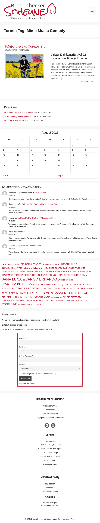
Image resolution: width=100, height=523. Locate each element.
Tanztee (21, 232)
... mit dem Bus (50, 442)
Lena (10, 246)
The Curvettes (48, 301)
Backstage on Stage (11, 264)
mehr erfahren (87, 82)
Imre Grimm (40, 193)
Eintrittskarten (50, 460)
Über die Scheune (50, 491)
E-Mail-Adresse (25, 356)
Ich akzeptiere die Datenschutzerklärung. (39, 374)
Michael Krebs (47, 289)
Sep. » (60, 176)
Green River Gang (58, 271)
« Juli (5, 176)
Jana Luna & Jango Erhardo (29, 279)
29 (73, 165)
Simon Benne (56, 297)
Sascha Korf (42, 297)
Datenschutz (50, 488)
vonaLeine (9, 304)
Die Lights (40, 267)
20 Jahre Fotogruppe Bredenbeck (18, 116)
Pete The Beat (77, 293)
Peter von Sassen (50, 293)
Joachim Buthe (15, 284)
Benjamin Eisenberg (51, 264)
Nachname (23, 347)
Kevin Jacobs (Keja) (54, 285)
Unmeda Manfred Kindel (76, 301)
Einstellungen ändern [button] (50, 505)
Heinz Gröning (47, 275)
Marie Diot (6, 289)
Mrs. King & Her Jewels (14, 120)
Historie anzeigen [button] (50, 502)
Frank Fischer (34, 271)
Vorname (23, 339)
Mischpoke (8, 293)
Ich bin (22, 365)
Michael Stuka (85, 288)
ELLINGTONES (68, 268)
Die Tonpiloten (55, 268)
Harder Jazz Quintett (81, 272)
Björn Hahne (69, 264)
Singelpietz (70, 297)
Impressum (50, 484)
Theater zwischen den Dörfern (21, 300)
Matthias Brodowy (26, 288)
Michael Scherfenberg (65, 289)
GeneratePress (69, 519)
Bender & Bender (31, 264)
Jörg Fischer (37, 284)
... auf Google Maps (50, 452)
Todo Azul (60, 301)
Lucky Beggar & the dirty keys (77, 285)
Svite (82, 297)
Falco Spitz (80, 268)
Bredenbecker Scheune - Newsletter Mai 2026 (32, 330)
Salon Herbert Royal (17, 297)
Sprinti (59, 449)
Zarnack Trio (39, 304)
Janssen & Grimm (65, 280)
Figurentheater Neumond (13, 272)
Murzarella (24, 293)
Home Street (65, 275)
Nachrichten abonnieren (50, 456)
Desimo (28, 268)
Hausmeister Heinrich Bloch (19, 275)
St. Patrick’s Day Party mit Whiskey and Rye (38, 204)
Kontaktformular (50, 464)
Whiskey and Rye (25, 304)
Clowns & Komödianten (12, 268)
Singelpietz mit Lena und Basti (28, 246)
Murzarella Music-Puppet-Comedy (18, 113)
